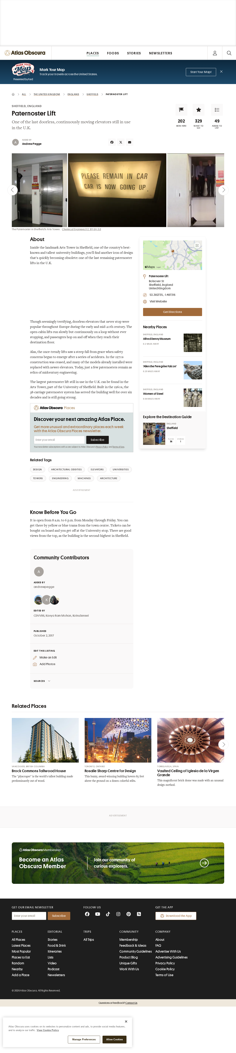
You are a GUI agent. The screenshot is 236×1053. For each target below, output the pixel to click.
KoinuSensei (81, 615)
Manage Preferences (84, 1039)
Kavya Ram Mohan (58, 615)
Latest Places (21, 945)
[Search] (229, 53)
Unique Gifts (128, 963)
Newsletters (56, 975)
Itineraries (55, 951)
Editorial (55, 931)
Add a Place (21, 975)
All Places (18, 939)
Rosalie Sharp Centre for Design (110, 771)
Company (163, 931)
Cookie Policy (165, 969)
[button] (181, 110)
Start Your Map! (200, 72)
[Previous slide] (12, 190)
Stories (53, 939)
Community (129, 931)
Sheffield (172, 428)
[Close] (126, 1021)
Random (18, 963)
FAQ (158, 945)
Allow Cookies (114, 1039)
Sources (39, 681)
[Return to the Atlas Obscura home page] (26, 53)
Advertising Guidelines (171, 957)
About (159, 939)
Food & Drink (57, 945)
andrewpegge (44, 586)
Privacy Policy (102, 447)
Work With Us (129, 969)
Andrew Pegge (31, 143)
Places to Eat (21, 957)
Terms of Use (118, 447)
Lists (50, 957)
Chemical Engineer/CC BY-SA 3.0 (81, 229)
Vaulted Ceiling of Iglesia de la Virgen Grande (188, 773)
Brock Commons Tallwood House (39, 771)
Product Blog (128, 957)
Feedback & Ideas (132, 945)
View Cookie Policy (48, 1030)
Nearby (17, 969)
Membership (128, 939)
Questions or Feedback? (118, 1003)
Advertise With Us (168, 951)
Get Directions (172, 312)
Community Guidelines (135, 951)
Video (52, 963)
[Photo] (193, 343)
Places (17, 931)
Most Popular (21, 951)
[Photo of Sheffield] (154, 434)
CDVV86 (39, 615)
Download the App (179, 915)
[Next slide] (223, 190)
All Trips (89, 939)
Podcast (54, 969)
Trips (87, 931)
